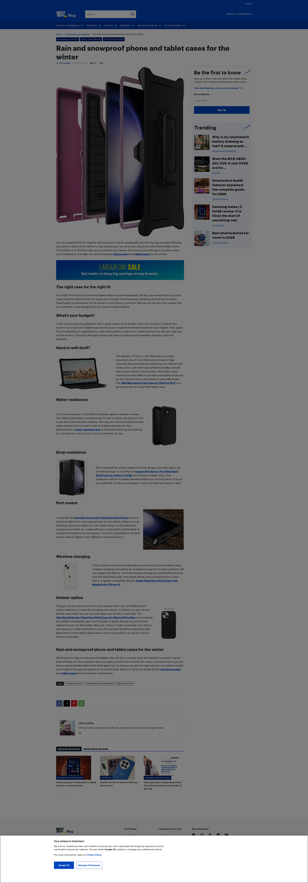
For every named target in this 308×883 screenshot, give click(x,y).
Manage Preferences (89, 865)
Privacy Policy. (94, 854)
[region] (154, 859)
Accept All (63, 865)
